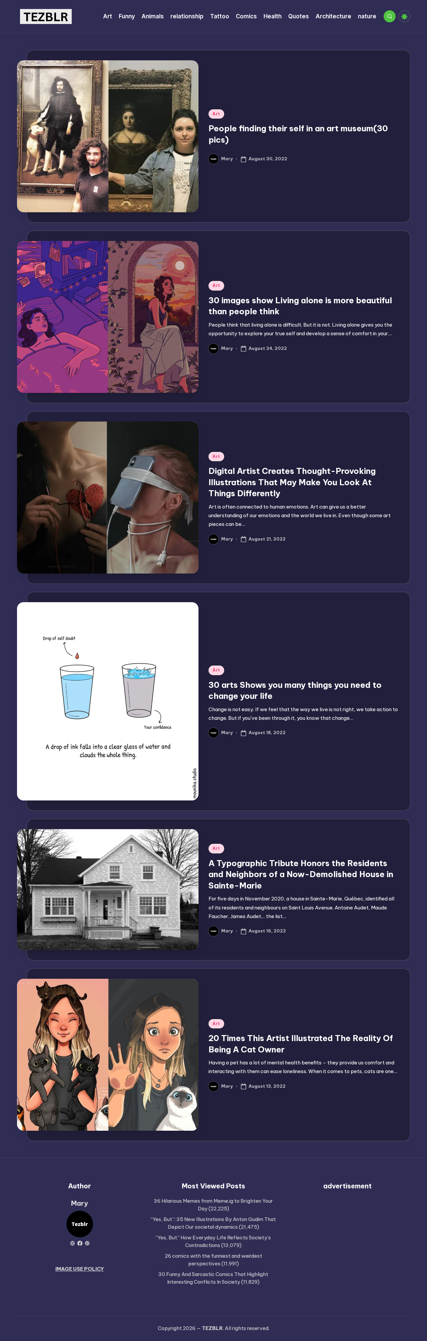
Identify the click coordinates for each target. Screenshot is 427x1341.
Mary (79, 1203)
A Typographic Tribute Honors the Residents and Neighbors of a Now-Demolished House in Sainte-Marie (300, 874)
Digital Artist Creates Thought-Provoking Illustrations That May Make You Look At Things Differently (292, 482)
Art (216, 113)
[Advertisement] (347, 1244)
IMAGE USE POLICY (79, 1269)
